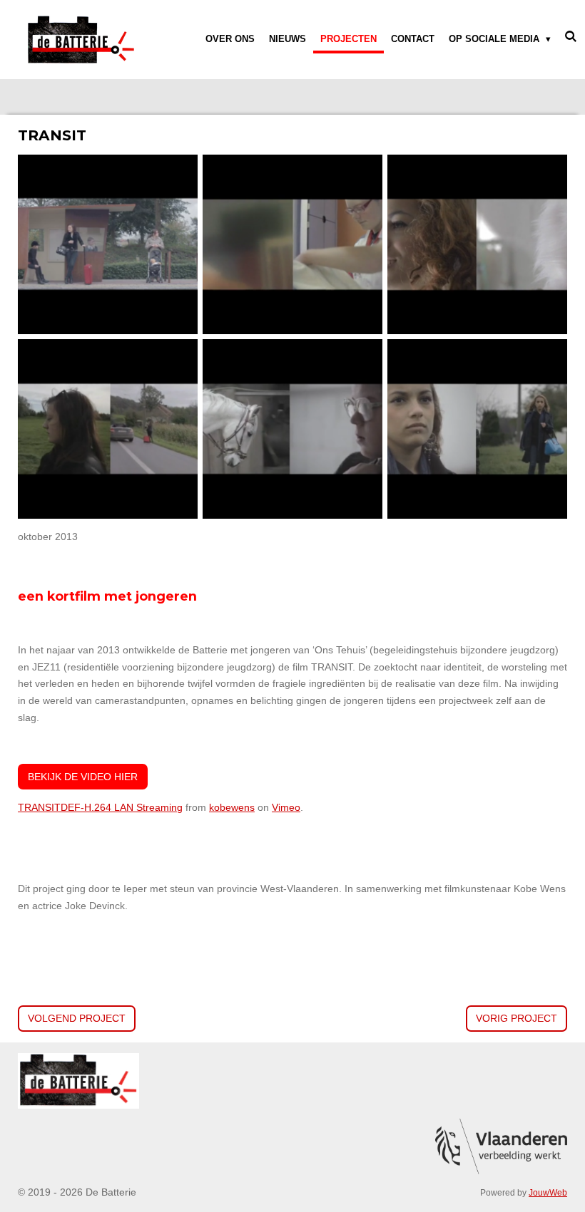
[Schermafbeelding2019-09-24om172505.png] (108, 429)
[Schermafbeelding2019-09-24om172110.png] (108, 244)
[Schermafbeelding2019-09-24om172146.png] (292, 244)
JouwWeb (548, 1192)
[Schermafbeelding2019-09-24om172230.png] (477, 244)
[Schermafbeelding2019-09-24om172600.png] (292, 429)
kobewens (232, 807)
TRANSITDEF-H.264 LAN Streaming (100, 807)
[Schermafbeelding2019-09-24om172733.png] (477, 429)
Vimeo (286, 807)
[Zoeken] (571, 37)
